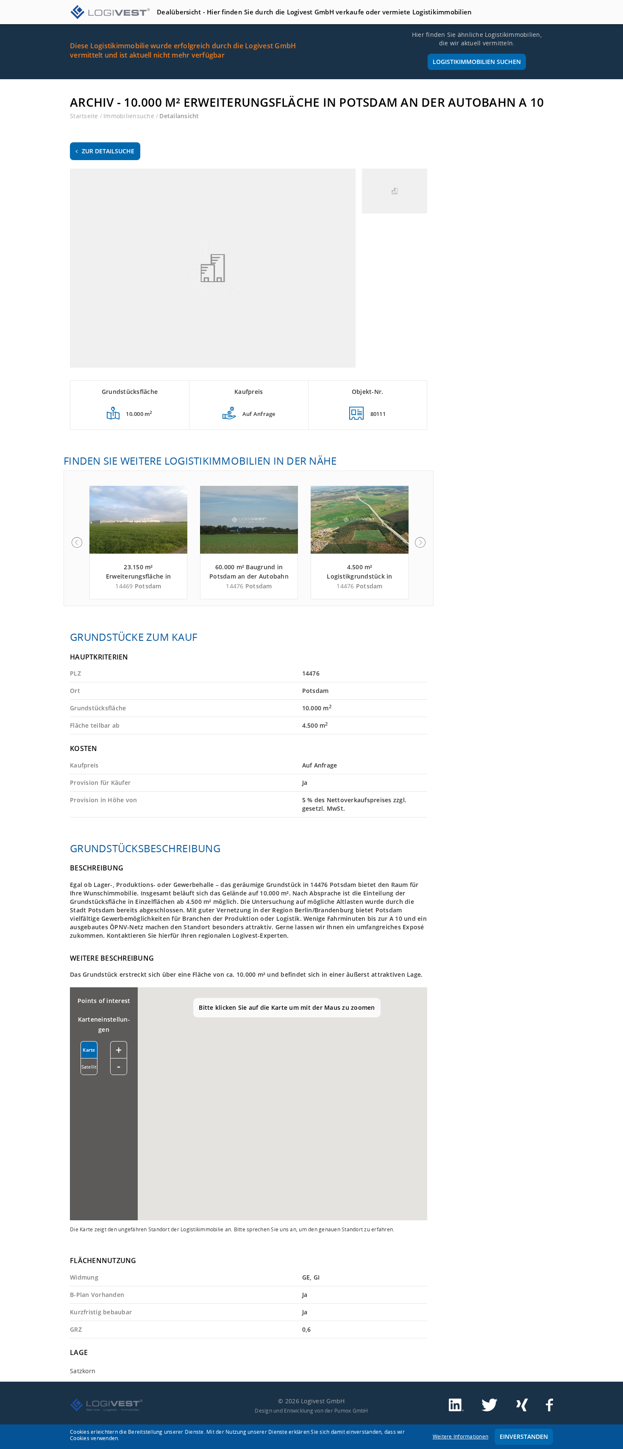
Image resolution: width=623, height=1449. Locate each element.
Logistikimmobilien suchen (477, 62)
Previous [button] (76, 542)
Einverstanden (524, 1436)
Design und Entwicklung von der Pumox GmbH (311, 1410)
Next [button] (420, 542)
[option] (138, 542)
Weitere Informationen (460, 1436)
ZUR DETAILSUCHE (108, 151)
